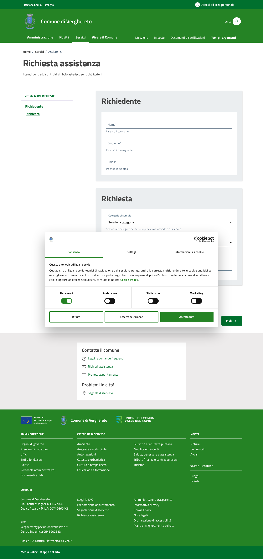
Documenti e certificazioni (188, 37)
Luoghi (194, 476)
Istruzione (141, 37)
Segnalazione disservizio (93, 510)
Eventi (194, 481)
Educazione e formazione (93, 470)
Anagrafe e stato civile (91, 449)
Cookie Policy (129, 279)
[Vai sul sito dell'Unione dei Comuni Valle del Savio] (135, 420)
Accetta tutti (186, 317)
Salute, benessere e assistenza (154, 454)
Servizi (80, 37)
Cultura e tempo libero (91, 464)
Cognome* (114, 143)
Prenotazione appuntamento (96, 504)
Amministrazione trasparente (153, 499)
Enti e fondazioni (32, 459)
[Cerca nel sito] (237, 21)
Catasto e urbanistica (91, 459)
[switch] (109, 301)
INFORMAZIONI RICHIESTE (39, 96)
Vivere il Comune (104, 37)
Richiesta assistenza (90, 515)
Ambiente (83, 444)
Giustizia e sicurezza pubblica (153, 444)
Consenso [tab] (74, 252)
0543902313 (52, 531)
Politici (25, 464)
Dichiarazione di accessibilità (152, 520)
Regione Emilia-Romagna (39, 5)
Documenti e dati (32, 475)
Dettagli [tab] (131, 252)
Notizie (195, 444)
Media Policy (29, 552)
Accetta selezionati (131, 317)
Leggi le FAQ (85, 499)
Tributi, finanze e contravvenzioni (156, 459)
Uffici (24, 454)
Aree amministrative (34, 449)
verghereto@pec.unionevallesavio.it (44, 527)
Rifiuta (76, 317)
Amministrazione (40, 37)
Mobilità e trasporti (146, 449)
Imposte (159, 37)
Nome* (112, 124)
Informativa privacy (146, 504)
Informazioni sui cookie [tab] (189, 252)
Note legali (141, 515)
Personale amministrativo (37, 470)
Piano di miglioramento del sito (154, 525)
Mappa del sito (50, 552)
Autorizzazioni (86, 454)
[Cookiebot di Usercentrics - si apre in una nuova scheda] (197, 239)
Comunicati (197, 449)
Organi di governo (32, 444)
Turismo (139, 464)
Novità (64, 37)
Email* (112, 162)
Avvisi (194, 454)
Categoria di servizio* (120, 215)
